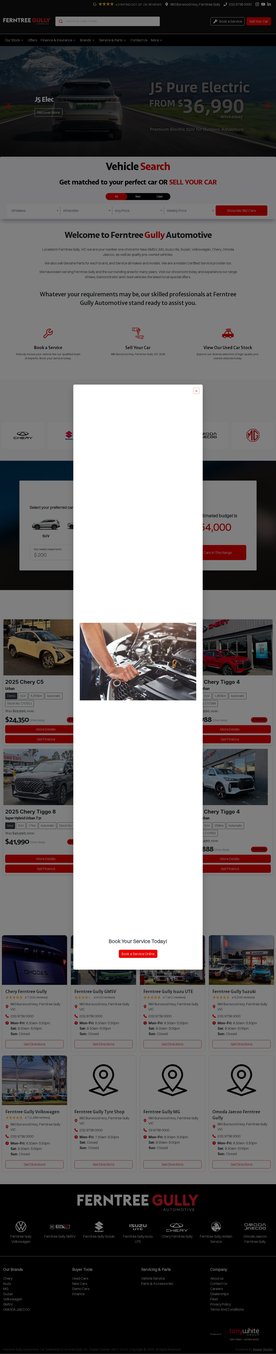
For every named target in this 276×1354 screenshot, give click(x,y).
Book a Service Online (138, 954)
